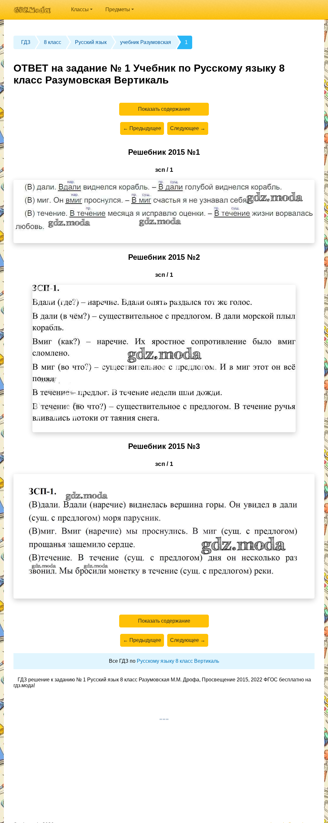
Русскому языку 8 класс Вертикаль (178, 661)
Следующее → (187, 128)
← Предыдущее (142, 128)
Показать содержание (164, 109)
